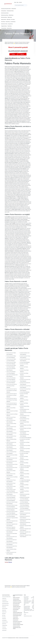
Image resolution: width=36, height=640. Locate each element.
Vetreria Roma (4, 630)
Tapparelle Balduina (16, 599)
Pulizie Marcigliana (15, 609)
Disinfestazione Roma (5, 605)
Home (14, 35)
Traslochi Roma (4, 628)
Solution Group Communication (23, 637)
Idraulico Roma (4, 611)
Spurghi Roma (4, 623)
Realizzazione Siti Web (11, 637)
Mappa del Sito (26, 612)
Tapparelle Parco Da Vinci (17, 600)
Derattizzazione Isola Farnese (17, 621)
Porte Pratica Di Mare (16, 603)
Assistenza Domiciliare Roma (6, 596)
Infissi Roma (4, 613)
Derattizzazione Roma (5, 603)
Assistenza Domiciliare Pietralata (18, 624)
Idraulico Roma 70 (15, 618)
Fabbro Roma (4, 610)
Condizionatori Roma (5, 601)
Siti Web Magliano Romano (17, 615)
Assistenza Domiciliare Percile (17, 612)
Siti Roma (17, 637)
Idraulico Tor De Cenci (16, 597)
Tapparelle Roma (4, 625)
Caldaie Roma (4, 598)
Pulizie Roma (4, 618)
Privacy (25, 614)
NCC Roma (3, 615)
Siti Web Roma (4, 620)
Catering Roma (4, 600)
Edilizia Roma (4, 606)
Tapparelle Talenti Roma (17, 606)
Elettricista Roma (4, 608)
